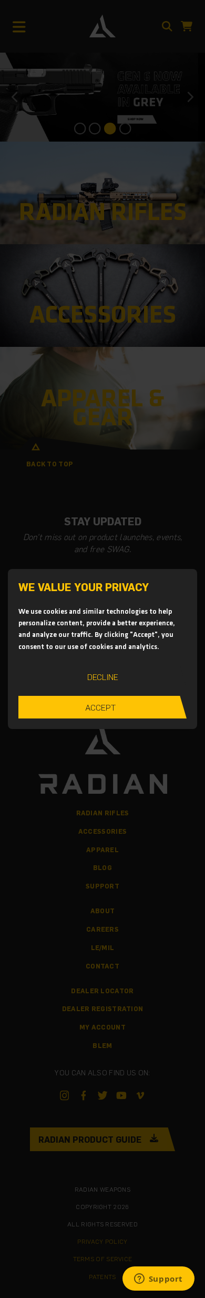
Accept (100, 707)
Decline (102, 677)
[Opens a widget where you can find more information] (158, 1279)
